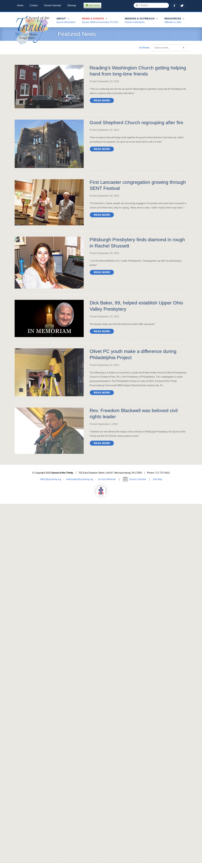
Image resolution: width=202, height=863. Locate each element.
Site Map (157, 479)
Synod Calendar (52, 5)
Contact (34, 5)
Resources (174, 20)
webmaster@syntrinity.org (79, 479)
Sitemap (71, 5)
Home (20, 5)
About (65, 20)
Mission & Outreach (141, 20)
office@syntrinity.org (50, 479)
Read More (102, 100)
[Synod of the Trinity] (32, 30)
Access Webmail (107, 479)
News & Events (100, 20)
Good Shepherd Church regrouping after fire (136, 122)
